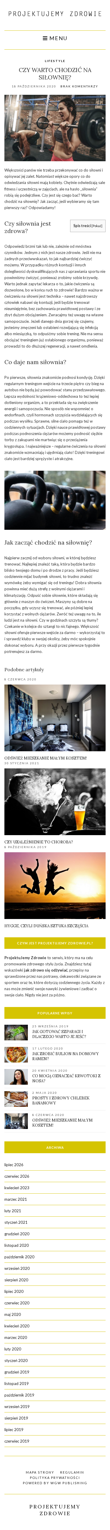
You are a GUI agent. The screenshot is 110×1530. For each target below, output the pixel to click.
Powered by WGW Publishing (55, 1483)
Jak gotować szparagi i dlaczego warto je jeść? (59, 1034)
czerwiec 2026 (16, 1176)
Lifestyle (55, 61)
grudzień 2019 (16, 1372)
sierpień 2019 (16, 1418)
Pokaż (97, 226)
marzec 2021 (15, 1199)
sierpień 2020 (16, 1280)
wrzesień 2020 (17, 1268)
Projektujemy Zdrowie (55, 1510)
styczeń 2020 (16, 1360)
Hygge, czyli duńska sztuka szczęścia (46, 925)
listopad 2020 (16, 1245)
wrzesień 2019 (17, 1406)
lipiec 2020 (13, 1291)
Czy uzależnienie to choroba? (38, 842)
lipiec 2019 (13, 1429)
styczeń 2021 (16, 1222)
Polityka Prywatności (55, 1478)
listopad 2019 (16, 1383)
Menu (57, 38)
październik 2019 (19, 1395)
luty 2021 (12, 1210)
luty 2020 (12, 1349)
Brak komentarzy (79, 86)
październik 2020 (19, 1256)
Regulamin (72, 1472)
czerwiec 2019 (16, 1441)
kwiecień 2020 (16, 1326)
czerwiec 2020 (16, 1303)
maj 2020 (12, 1314)
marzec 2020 (15, 1337)
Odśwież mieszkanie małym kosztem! (45, 758)
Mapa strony (40, 1472)
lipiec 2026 (13, 1164)
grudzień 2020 (16, 1233)
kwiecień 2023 (16, 1187)
